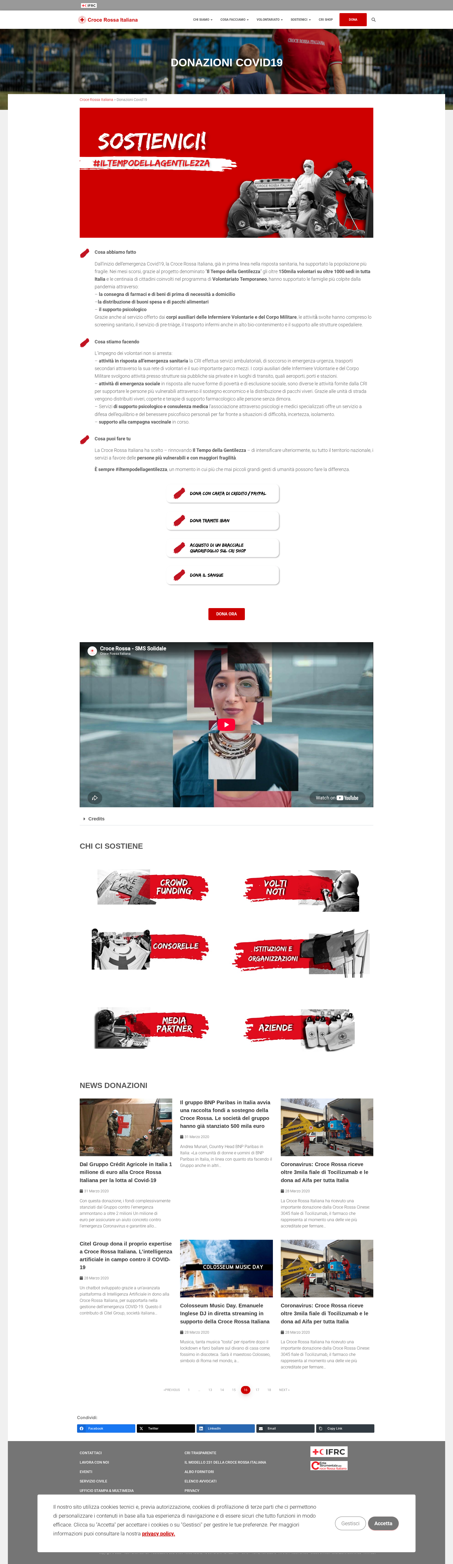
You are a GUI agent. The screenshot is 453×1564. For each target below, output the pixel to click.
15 (234, 1390)
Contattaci (91, 1453)
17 (257, 1390)
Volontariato (268, 19)
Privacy (192, 1491)
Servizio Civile (93, 1481)
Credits (96, 818)
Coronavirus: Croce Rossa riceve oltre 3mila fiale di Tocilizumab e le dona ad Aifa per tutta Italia (324, 1172)
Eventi (86, 1472)
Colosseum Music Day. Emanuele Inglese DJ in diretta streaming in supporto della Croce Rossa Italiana (224, 1313)
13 (210, 1390)
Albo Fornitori (199, 1472)
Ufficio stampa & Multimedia (107, 1491)
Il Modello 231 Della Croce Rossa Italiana (225, 1462)
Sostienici (299, 19)
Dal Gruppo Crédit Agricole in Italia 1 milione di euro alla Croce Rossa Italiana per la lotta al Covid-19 (126, 1172)
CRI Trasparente (200, 1453)
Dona (353, 19)
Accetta (383, 1523)
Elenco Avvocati (201, 1481)
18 (269, 1390)
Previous (172, 1390)
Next (283, 1390)
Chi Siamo (201, 19)
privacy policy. (158, 1533)
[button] (226, 819)
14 (222, 1390)
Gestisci (350, 1523)
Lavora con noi (94, 1462)
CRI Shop (326, 19)
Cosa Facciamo (233, 19)
